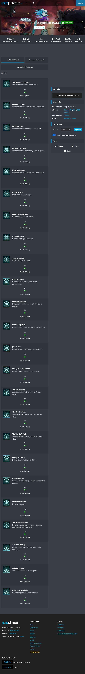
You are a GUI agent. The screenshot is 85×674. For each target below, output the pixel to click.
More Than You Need (20, 214)
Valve (22, 636)
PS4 (78, 110)
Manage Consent (36, 643)
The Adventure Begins (20, 82)
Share (69, 151)
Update (78, 130)
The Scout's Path (18, 389)
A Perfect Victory (18, 545)
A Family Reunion (18, 170)
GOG (74, 110)
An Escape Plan (17, 126)
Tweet (77, 146)
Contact (33, 637)
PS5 (71, 110)
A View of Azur (17, 192)
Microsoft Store (70, 119)
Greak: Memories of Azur (46, 22)
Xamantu (13, 633)
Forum (65, 28)
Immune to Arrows (19, 301)
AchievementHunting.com (67, 634)
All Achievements (13, 60)
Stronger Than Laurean (21, 369)
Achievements (40, 28)
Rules (32, 631)
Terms (32, 649)
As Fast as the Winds (19, 590)
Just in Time (16, 347)
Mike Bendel (14, 630)
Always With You (18, 457)
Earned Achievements (37, 60)
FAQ (31, 625)
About (32, 634)
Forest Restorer (18, 236)
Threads (61, 625)
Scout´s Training (18, 258)
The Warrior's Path (19, 434)
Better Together (18, 325)
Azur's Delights (18, 478)
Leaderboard (51, 28)
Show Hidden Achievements (66, 135)
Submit (60, 146)
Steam (66, 110)
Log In (80, 3)
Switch (66, 112)
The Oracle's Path (19, 412)
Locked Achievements (25, 67)
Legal (32, 640)
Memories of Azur (19, 501)
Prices (59, 28)
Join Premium (35, 652)
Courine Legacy (18, 568)
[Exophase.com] (12, 3)
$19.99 (66, 115)
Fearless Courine (18, 279)
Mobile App (34, 628)
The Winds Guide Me (20, 522)
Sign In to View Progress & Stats (67, 95)
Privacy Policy (35, 646)
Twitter (61, 628)
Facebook (61, 631)
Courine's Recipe (18, 104)
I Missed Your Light (19, 148)
